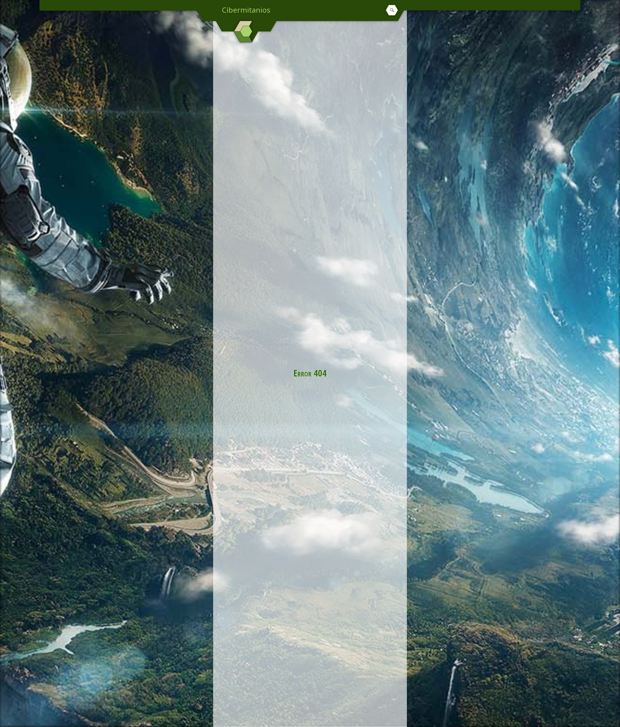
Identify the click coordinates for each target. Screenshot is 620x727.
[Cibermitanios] (246, 31)
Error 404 (310, 373)
